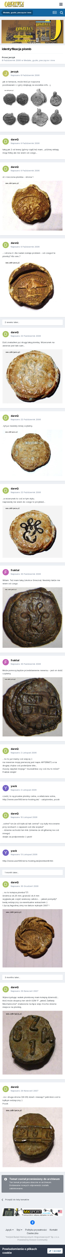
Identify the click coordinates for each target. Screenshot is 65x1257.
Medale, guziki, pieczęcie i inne (39, 60)
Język (8, 1229)
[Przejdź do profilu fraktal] (6, 572)
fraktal (15, 570)
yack (14, 786)
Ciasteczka (32, 1233)
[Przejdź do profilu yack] (6, 788)
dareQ (15, 139)
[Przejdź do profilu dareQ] (6, 141)
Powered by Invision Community (32, 1240)
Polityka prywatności (36, 1229)
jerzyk (12, 57)
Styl (19, 1229)
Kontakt (53, 1229)
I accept (56, 1250)
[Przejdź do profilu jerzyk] (6, 73)
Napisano (25, 75)
